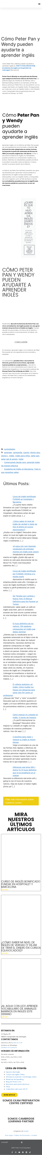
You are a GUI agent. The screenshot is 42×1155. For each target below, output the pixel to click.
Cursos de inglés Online (15, 1074)
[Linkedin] (26, 1152)
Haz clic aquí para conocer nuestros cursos (29, 250)
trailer (21, 459)
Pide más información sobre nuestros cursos (19, 801)
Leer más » (5, 890)
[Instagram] (15, 1152)
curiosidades (9, 449)
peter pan (35, 456)
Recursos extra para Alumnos (17, 1084)
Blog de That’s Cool (13, 1082)
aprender (8, 452)
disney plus (35, 452)
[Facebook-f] (12, 1152)
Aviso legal (9, 1135)
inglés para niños (22, 456)
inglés (11, 456)
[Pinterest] (22, 1152)
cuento (26, 452)
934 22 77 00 (17, 1043)
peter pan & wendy (9, 459)
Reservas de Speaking (15, 1079)
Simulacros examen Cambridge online (21, 1077)
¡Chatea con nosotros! (9, 1047)
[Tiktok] (29, 1152)
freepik (26, 1131)
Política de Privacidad (22, 1135)
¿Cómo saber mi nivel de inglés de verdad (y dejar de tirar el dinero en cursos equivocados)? (21, 946)
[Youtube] (19, 1152)
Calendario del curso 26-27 (17, 1089)
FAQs (8, 1086)
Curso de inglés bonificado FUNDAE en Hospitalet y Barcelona (20, 884)
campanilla (17, 452)
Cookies (34, 1135)
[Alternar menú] (39, 4)
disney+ (4, 456)
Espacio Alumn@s (13, 1072)
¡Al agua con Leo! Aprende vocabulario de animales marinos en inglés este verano (19, 1010)
